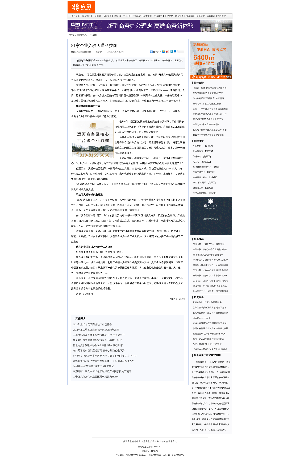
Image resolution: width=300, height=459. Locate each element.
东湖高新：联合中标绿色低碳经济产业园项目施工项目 (102, 371)
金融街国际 (198, 188)
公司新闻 (97, 16)
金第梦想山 (198, 146)
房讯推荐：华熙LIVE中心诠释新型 (208, 244)
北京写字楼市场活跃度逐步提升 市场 (210, 129)
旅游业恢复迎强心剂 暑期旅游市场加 (210, 323)
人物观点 (107, 16)
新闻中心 (82, 35)
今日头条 (75, 16)
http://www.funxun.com (81, 52)
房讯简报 (200, 16)
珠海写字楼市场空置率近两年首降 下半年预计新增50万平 (103, 361)
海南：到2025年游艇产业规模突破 (208, 339)
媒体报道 (136, 441)
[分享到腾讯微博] (171, 51)
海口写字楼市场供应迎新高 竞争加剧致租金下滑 (99, 350)
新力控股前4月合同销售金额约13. (208, 254)
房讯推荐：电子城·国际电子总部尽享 (210, 286)
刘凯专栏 (222, 16)
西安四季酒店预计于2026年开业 (207, 344)
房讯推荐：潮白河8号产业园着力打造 (210, 249)
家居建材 (211, 16)
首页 (71, 35)
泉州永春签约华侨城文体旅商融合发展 (210, 328)
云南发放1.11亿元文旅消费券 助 (207, 302)
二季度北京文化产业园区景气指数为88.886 (96, 376)
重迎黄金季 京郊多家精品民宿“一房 (209, 333)
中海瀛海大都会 (200, 177)
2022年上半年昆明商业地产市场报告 (92, 324)
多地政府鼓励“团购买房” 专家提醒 (208, 98)
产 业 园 (127, 16)
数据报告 (179, 16)
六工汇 (196, 161)
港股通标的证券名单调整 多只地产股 (210, 114)
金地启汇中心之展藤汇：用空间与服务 (210, 291)
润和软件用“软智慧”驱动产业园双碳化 (93, 366)
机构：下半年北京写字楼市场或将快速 (210, 109)
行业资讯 (86, 16)
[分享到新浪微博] (167, 51)
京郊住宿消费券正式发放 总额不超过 (210, 307)
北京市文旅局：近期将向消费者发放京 (210, 313)
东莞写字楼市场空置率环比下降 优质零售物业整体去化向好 (105, 356)
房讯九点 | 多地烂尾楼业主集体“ (207, 103)
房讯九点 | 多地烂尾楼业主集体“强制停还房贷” (98, 345)
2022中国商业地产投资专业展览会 (208, 135)
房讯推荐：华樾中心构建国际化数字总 (210, 270)
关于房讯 (127, 441)
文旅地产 (137, 16)
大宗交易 (169, 16)
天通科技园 (198, 151)
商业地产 (158, 16)
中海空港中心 (199, 172)
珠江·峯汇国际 (199, 182)
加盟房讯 (145, 441)
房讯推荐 (190, 16)
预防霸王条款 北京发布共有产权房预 (210, 88)
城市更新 (147, 16)
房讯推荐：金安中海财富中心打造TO (210, 275)
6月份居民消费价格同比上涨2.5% (208, 119)
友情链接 (163, 441)
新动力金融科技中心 (202, 167)
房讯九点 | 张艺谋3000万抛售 (206, 124)
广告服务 (154, 441)
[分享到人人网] (175, 51)
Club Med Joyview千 (202, 318)
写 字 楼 (117, 16)
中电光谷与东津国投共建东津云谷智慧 (210, 260)
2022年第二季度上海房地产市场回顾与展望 (96, 329)
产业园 (93, 35)
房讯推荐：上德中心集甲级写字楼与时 (210, 281)
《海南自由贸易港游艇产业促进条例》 (210, 349)
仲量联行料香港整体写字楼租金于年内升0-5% (97, 340)
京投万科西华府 (200, 193)
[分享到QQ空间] (163, 51)
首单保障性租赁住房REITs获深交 (208, 93)
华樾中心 (197, 156)
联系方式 (172, 441)
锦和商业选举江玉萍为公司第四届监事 (210, 265)
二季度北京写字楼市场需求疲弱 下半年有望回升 (99, 335)
